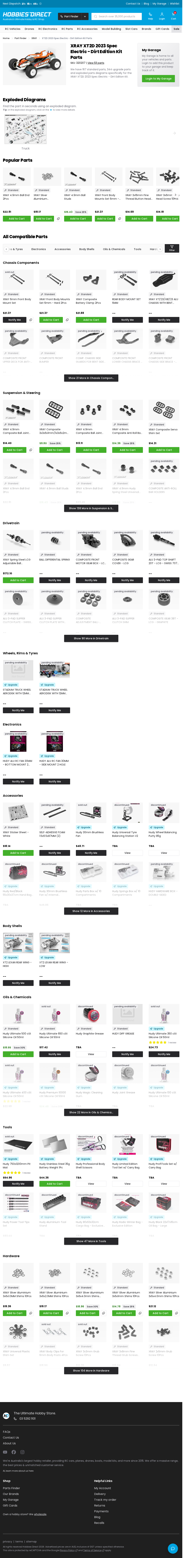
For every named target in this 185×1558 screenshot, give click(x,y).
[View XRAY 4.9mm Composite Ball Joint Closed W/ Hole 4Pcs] (18, 410)
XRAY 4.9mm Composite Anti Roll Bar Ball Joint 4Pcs (126, 431)
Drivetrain (11, 523)
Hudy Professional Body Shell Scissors (90, 1165)
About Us (9, 1443)
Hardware (11, 1256)
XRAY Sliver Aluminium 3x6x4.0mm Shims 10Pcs (90, 1294)
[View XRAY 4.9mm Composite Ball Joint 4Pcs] (91, 410)
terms (19, 1541)
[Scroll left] (8, 249)
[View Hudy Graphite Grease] (91, 1014)
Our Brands (11, 1494)
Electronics (38, 249)
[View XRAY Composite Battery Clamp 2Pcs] (91, 280)
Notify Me (14, 320)
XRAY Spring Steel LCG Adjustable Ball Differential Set (17, 561)
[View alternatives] (58, 219)
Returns (99, 1505)
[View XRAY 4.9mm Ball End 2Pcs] (17, 177)
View (127, 853)
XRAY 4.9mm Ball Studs (74, 197)
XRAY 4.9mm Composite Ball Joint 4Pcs (89, 431)
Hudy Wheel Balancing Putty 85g (163, 834)
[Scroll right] (158, 249)
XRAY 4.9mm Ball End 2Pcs (16, 197)
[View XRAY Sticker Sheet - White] (18, 812)
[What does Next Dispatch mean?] (40, 3)
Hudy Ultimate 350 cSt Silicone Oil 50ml (163, 1035)
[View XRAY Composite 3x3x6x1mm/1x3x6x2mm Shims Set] (54, 410)
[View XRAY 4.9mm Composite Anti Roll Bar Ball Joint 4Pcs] (127, 410)
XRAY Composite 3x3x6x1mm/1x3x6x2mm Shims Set (54, 431)
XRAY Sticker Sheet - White (16, 834)
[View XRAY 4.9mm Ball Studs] (78, 177)
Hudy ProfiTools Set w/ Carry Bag (163, 1165)
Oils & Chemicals (114, 249)
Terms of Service (92, 1550)
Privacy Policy (67, 1550)
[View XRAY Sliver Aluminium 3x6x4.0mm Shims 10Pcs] (91, 1273)
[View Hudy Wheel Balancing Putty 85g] (164, 812)
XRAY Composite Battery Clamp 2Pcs (88, 301)
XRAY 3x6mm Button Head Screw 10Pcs (169, 197)
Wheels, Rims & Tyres (20, 653)
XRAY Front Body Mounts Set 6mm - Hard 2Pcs (107, 197)
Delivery (100, 1494)
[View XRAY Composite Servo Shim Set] (164, 410)
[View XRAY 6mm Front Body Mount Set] (18, 280)
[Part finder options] (85, 16)
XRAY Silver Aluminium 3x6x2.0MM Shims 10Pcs (44, 197)
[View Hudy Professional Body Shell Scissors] (91, 1144)
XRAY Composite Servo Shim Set (163, 431)
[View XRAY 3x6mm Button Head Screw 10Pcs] (170, 177)
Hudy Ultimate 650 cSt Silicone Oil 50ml (53, 1035)
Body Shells (86, 249)
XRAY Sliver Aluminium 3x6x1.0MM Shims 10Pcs (17, 1294)
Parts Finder (11, 1488)
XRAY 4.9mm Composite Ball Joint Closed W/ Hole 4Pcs (16, 431)
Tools (137, 249)
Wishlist (174, 3)
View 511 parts (96, 63)
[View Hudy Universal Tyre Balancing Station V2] (127, 812)
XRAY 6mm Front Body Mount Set (17, 301)
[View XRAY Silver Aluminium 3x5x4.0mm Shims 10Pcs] (164, 1273)
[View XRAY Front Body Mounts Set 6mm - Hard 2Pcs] (109, 177)
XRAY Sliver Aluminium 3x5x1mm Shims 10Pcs (126, 1294)
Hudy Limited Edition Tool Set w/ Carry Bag (125, 1165)
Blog (146, 3)
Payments (101, 1511)
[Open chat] (173, 1549)
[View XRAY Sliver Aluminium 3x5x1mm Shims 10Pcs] (127, 1273)
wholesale (40, 1514)
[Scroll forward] (175, 195)
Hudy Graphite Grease (90, 1033)
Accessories (63, 249)
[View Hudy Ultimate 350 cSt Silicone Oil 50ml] (164, 1014)
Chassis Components (21, 262)
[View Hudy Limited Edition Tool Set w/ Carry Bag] (127, 1144)
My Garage (159, 3)
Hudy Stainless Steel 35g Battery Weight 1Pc (54, 1165)
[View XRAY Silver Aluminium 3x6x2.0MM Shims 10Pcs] (47, 177)
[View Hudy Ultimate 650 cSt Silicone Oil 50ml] (54, 1014)
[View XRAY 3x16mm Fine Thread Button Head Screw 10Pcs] (139, 177)
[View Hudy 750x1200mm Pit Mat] (18, 1144)
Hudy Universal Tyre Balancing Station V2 (125, 834)
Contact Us (133, 3)
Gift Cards (10, 1505)
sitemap (31, 1541)
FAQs (6, 1432)
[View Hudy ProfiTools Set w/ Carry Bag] (164, 1144)
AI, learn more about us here (18, 1470)
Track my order (105, 1500)
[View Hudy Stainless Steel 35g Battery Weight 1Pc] (54, 1144)
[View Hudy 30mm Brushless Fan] (91, 812)
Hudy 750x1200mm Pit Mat (17, 1165)
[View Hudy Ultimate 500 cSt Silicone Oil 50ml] (18, 1014)
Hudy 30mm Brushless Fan (90, 834)
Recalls (99, 1523)
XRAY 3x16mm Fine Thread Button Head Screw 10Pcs (138, 197)
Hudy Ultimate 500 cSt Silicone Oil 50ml (17, 1035)
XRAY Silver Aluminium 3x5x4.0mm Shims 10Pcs (164, 1294)
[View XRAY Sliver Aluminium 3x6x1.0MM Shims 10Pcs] (18, 1273)
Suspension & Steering (21, 392)
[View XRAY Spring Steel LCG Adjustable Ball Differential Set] (18, 540)
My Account (102, 1488)
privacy (7, 1541)
